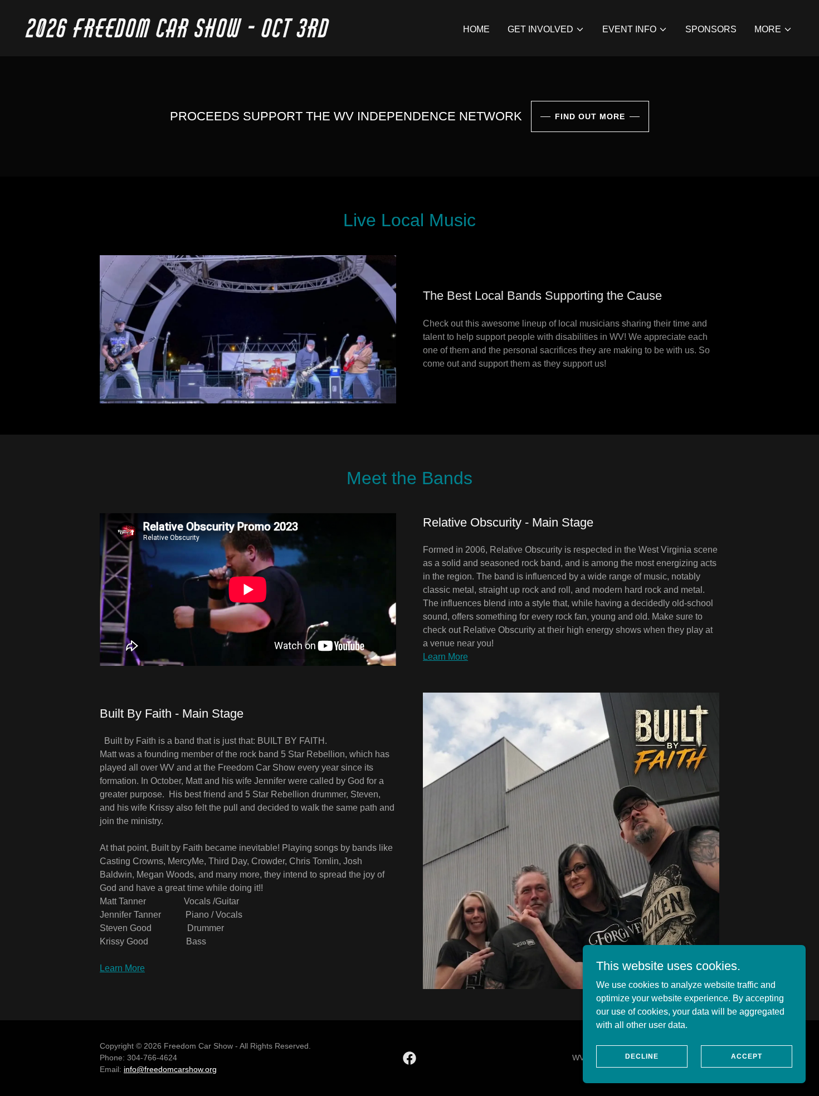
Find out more (590, 116)
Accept (746, 1056)
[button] (546, 29)
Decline (642, 1056)
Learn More (445, 656)
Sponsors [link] (711, 29)
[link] (214, 34)
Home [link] (476, 29)
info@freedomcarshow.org (170, 1069)
